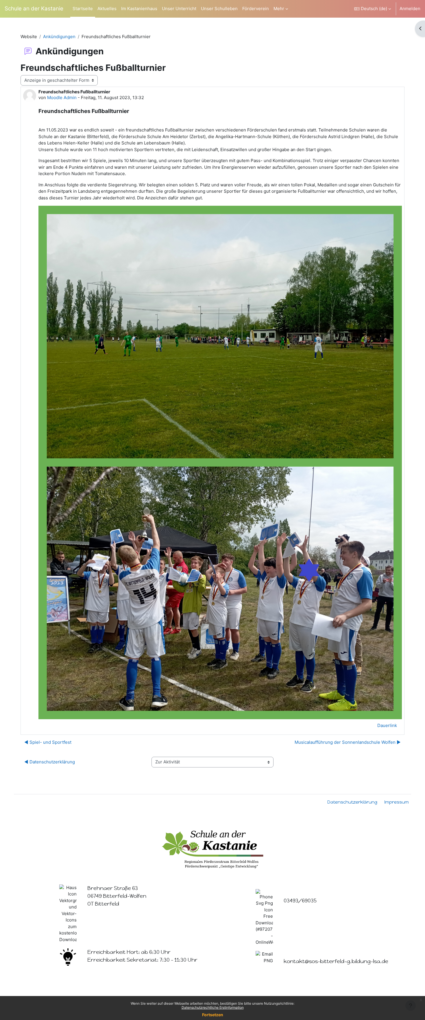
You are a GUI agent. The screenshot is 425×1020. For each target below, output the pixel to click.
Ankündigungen (59, 36)
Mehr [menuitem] (279, 8)
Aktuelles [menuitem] (107, 8)
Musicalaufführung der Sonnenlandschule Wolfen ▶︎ (348, 742)
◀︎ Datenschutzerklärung (49, 762)
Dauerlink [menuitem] (387, 725)
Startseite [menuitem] (83, 8)
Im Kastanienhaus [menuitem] (139, 8)
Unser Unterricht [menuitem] (179, 8)
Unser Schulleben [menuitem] (219, 8)
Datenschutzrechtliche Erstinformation (213, 1007)
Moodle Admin (62, 97)
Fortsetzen (212, 1014)
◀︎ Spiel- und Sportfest (47, 742)
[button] (372, 9)
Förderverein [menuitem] (255, 8)
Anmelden (410, 8)
